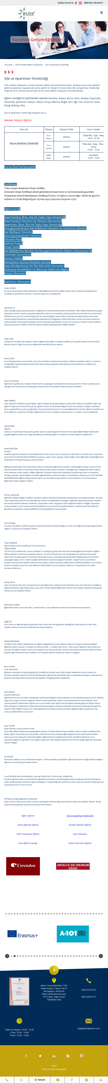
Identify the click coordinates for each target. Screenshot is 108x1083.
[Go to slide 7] (9, 914)
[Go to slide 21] (48, 914)
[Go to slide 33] (82, 914)
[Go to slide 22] (51, 914)
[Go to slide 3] (17, 956)
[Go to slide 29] (71, 914)
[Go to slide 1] (12, 956)
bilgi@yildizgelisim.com (89, 1028)
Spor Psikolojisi (80, 834)
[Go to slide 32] (79, 914)
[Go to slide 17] (37, 914)
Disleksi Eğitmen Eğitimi (80, 825)
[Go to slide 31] (76, 914)
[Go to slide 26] (62, 914)
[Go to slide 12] (23, 914)
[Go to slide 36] (90, 914)
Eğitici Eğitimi (28, 815)
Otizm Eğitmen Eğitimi (28, 825)
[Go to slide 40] (102, 914)
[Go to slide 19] (43, 914)
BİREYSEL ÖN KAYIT (93, 2)
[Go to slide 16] (34, 914)
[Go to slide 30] (74, 914)
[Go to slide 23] (54, 914)
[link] (7, 1079)
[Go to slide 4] (20, 956)
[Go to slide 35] (88, 914)
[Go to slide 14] (29, 914)
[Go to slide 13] (26, 914)
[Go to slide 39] (99, 914)
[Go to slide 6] (6, 914)
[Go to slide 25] (59, 914)
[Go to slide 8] (12, 914)
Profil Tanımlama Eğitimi (28, 834)
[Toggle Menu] (101, 12)
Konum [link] (41, 1079)
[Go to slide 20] (45, 914)
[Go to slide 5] (23, 956)
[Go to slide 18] (40, 914)
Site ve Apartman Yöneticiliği (80, 815)
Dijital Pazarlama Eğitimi (79, 843)
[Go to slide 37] (93, 914)
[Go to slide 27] (65, 914)
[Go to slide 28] (68, 914)
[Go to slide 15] (31, 914)
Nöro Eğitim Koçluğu (28, 843)
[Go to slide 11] (20, 914)
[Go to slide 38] (96, 914)
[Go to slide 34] (85, 914)
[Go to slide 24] (57, 914)
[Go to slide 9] (14, 914)
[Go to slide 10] (17, 914)
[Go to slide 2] (15, 956)
